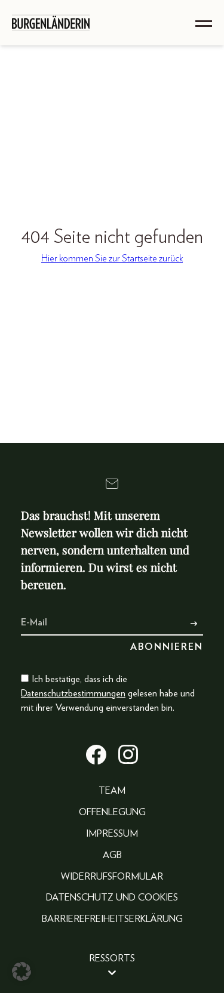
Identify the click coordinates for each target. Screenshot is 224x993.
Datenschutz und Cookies (112, 897)
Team (112, 790)
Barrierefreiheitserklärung (112, 919)
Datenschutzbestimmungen (73, 693)
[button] (21, 971)
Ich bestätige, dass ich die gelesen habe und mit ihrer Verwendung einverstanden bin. (108, 693)
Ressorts (112, 958)
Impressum (112, 833)
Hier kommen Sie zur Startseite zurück (112, 258)
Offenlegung (112, 812)
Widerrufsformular (112, 876)
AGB (112, 855)
